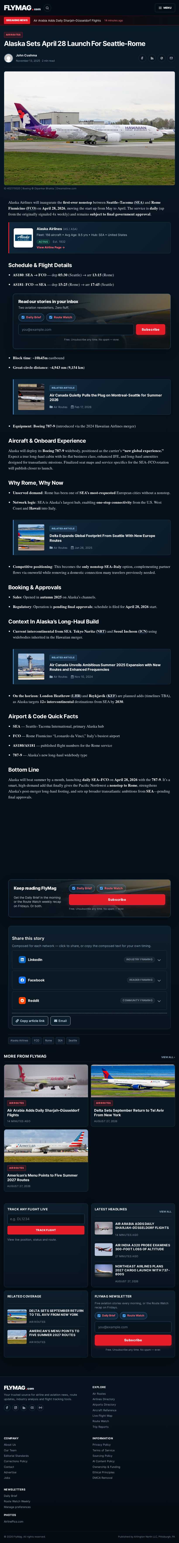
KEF (111, 695)
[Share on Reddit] (161, 58)
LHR (76, 695)
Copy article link (32, 1021)
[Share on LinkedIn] (152, 58)
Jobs (7, 1477)
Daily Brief (10, 1495)
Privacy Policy (102, 1444)
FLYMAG (22, 7)
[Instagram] (15, 1407)
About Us (10, 1444)
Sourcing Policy (102, 1455)
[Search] (47, 8)
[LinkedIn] (24, 1407)
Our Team (10, 1450)
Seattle (73, 1040)
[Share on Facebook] (142, 58)
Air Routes (13, 34)
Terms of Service (104, 1450)
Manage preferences (17, 1507)
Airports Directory (104, 1404)
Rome (48, 1040)
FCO (31, 208)
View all (165, 1211)
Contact (9, 1466)
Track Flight (46, 1230)
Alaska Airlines (19, 1040)
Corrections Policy (16, 1461)
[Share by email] (171, 58)
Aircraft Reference (104, 1410)
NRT (101, 631)
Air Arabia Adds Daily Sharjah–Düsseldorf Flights (67, 20)
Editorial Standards (16, 1455)
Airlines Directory (104, 1399)
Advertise (10, 1472)
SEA (139, 202)
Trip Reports (101, 1426)
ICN (142, 631)
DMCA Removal (102, 1477)
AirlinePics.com (13, 1521)
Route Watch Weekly (17, 1501)
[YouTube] (32, 1407)
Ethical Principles (104, 1472)
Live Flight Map (102, 1415)
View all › (168, 1057)
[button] (89, 960)
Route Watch (101, 1421)
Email (63, 1021)
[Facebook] (7, 1407)
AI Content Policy (104, 1461)
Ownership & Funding (106, 1466)
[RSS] (40, 1407)
